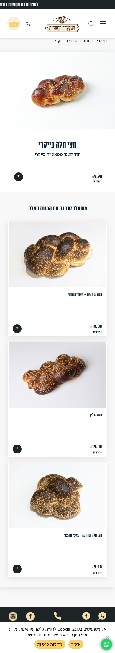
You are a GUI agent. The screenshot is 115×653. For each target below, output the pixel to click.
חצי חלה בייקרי (57, 145)
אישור (75, 644)
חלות (87, 41)
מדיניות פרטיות (50, 644)
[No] (108, 637)
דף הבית (101, 41)
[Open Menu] (103, 23)
